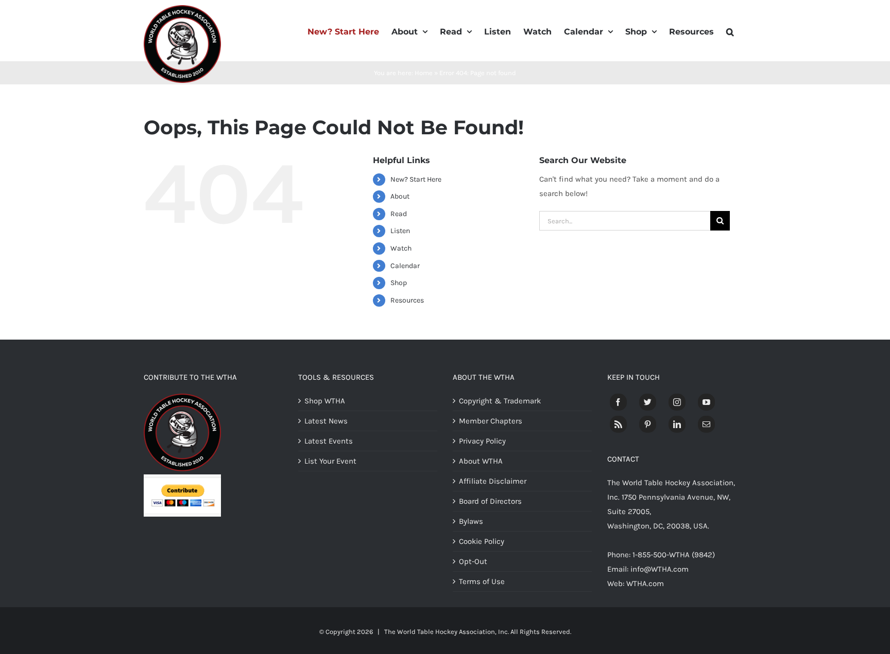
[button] (730, 31)
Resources (407, 300)
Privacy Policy (482, 441)
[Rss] (618, 424)
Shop (398, 282)
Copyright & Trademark (500, 400)
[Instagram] (677, 402)
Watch (401, 248)
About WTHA (481, 461)
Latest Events (328, 441)
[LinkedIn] (677, 424)
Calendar (405, 265)
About (399, 196)
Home (424, 73)
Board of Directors (490, 501)
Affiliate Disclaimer (492, 481)
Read (398, 213)
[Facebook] (618, 402)
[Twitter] (647, 402)
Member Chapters (490, 421)
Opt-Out (473, 561)
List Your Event (330, 461)
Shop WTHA (324, 400)
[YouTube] (706, 402)
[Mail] (706, 424)
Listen (400, 230)
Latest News (326, 421)
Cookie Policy (481, 541)
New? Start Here (415, 179)
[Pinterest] (647, 424)
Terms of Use (482, 581)
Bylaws (471, 521)
